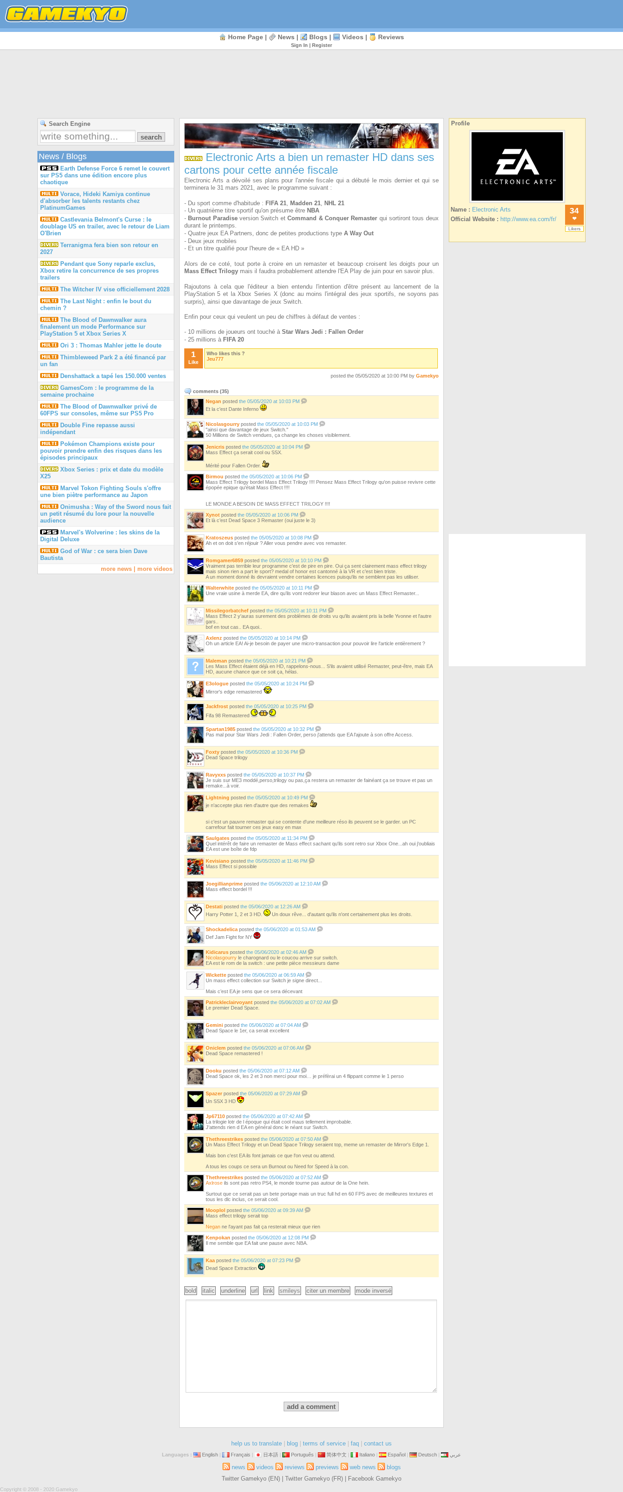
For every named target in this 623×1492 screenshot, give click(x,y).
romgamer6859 (224, 560)
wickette (216, 975)
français (240, 1454)
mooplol (215, 1210)
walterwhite (220, 588)
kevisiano (217, 861)
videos (352, 37)
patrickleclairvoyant (229, 1002)
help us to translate (256, 1443)
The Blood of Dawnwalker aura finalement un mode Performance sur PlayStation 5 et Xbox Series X (93, 326)
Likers (574, 228)
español (396, 1454)
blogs (318, 37)
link (268, 1290)
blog (292, 1443)
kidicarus (217, 952)
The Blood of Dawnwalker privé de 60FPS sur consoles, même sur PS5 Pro (98, 410)
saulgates (217, 838)
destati (214, 906)
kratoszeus (219, 537)
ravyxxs (216, 774)
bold (190, 1290)
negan (213, 401)
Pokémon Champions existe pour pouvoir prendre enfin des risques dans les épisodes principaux (101, 450)
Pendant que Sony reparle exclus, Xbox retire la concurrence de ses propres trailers (99, 270)
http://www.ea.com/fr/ (528, 219)
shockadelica (222, 929)
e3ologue (217, 683)
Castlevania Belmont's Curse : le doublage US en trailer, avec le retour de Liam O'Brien (105, 226)
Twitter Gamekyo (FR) (314, 1478)
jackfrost (217, 706)
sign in (299, 45)
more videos (154, 568)
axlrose (214, 1183)
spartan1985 (220, 729)
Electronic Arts (491, 209)
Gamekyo (427, 375)
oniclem (216, 1048)
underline (233, 1290)
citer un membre (327, 1290)
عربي (455, 1454)
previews (327, 1467)
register (322, 45)
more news (116, 568)
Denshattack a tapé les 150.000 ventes (113, 376)
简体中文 (337, 1454)
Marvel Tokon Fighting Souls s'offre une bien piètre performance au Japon (100, 491)
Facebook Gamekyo (374, 1478)
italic (208, 1290)
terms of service (324, 1443)
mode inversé (373, 1290)
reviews (391, 37)
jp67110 (215, 1116)
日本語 (270, 1454)
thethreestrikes (224, 1139)
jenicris (215, 447)
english (210, 1454)
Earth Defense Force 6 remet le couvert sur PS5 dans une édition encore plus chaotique (105, 175)
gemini (214, 1025)
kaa (210, 1260)
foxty (212, 752)
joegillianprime (224, 883)
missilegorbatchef (227, 610)
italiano (367, 1454)
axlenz (214, 638)
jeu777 (215, 359)
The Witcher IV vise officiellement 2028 (115, 289)
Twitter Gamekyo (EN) (251, 1478)
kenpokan (218, 1237)
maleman (216, 660)
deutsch (427, 1454)
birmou (214, 476)
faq (355, 1443)
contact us (378, 1443)
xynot (213, 515)
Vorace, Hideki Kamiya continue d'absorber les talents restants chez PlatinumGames (95, 201)
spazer (214, 1093)
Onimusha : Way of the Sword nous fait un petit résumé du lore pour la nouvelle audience (105, 513)
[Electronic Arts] (517, 202)
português (302, 1454)
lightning (217, 797)
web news (363, 1467)
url (254, 1290)
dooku (214, 1070)
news (286, 37)
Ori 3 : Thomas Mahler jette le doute (110, 345)
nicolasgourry (222, 424)
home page (245, 37)
